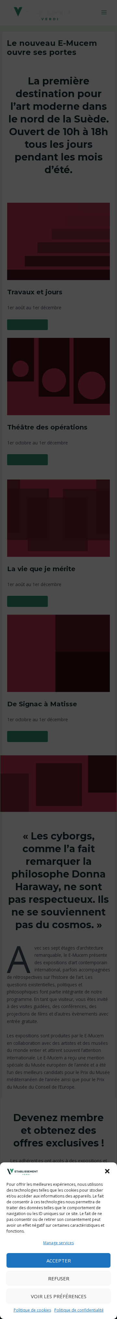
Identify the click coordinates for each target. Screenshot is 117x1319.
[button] (107, 1171)
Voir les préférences (58, 1296)
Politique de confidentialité (79, 1310)
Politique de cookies (32, 1310)
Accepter (58, 1260)
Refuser (58, 1278)
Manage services (58, 1243)
